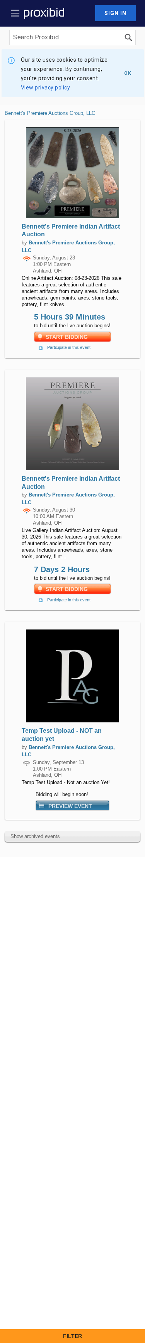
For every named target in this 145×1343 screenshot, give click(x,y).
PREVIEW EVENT (70, 806)
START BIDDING (67, 337)
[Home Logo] (44, 13)
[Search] (128, 37)
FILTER (72, 1336)
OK (127, 73)
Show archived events (35, 836)
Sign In (115, 13)
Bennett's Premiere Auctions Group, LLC (50, 113)
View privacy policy (45, 87)
